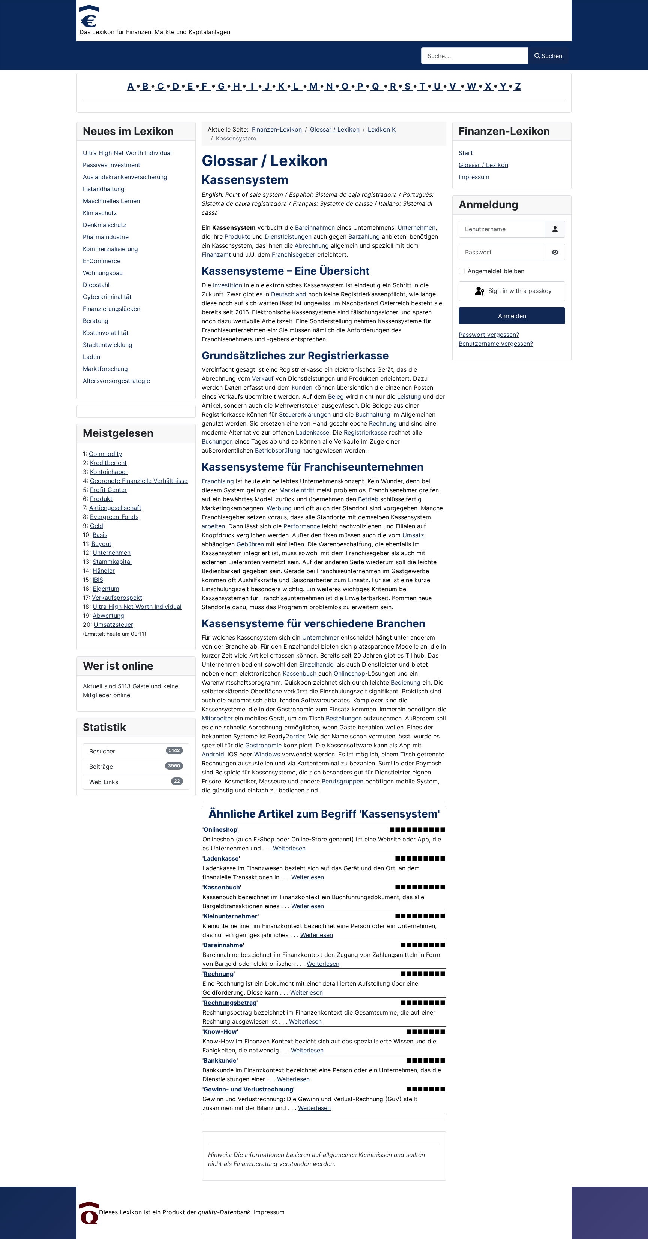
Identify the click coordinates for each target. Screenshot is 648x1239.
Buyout (101, 543)
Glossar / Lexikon (483, 165)
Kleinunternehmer (231, 916)
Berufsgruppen (342, 781)
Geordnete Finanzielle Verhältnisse (139, 480)
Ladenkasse (312, 432)
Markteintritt (297, 490)
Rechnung (383, 423)
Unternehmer (320, 637)
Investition (227, 285)
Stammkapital (112, 561)
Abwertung (108, 615)
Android (213, 754)
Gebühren (250, 544)
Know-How (220, 1031)
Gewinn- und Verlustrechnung (248, 1089)
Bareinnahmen (315, 227)
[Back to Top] (635, 1225)
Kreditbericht (108, 462)
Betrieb (368, 499)
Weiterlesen (289, 848)
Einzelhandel (317, 664)
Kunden (302, 387)
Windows (267, 754)
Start (466, 153)
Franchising (218, 481)
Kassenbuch (299, 673)
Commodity (105, 453)
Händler (104, 570)
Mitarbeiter (217, 718)
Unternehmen (111, 552)
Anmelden (512, 316)
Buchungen (217, 441)
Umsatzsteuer (113, 624)
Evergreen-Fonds (114, 516)
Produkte (237, 236)
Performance (302, 526)
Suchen (552, 56)
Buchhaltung (373, 414)
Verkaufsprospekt (117, 597)
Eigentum (106, 588)
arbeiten (213, 526)
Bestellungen (344, 718)
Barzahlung (364, 236)
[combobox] (474, 55)
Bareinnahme (223, 945)
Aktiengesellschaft (115, 507)
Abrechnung (312, 245)
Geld (96, 525)
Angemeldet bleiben (496, 271)
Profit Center (108, 489)
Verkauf (263, 378)
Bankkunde (220, 1060)
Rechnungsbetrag (230, 1002)
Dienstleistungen (288, 236)
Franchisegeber (293, 254)
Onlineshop (349, 673)
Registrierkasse (365, 432)
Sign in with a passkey (519, 290)
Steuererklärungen (305, 414)
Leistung (409, 396)
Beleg (336, 396)
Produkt (101, 498)
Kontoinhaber (109, 471)
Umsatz (413, 535)
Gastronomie (263, 745)
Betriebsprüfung (277, 450)
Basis (100, 534)
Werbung (279, 508)
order (297, 736)
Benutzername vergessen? (496, 343)
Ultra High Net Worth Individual (137, 606)
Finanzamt (216, 254)
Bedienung (405, 682)
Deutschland (288, 294)
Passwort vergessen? (489, 334)
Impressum (474, 177)
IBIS (98, 579)
